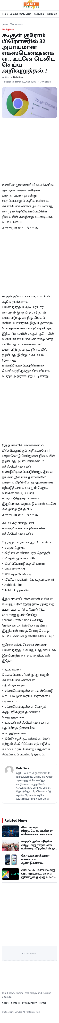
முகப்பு (5, 23)
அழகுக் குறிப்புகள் (20, 13)
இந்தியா (52, 13)
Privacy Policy (29, 1002)
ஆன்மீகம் (39, 13)
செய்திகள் (17, 23)
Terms (42, 1002)
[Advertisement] (29, 151)
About (5, 1002)
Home (5, 13)
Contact (15, 1002)
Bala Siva (18, 77)
